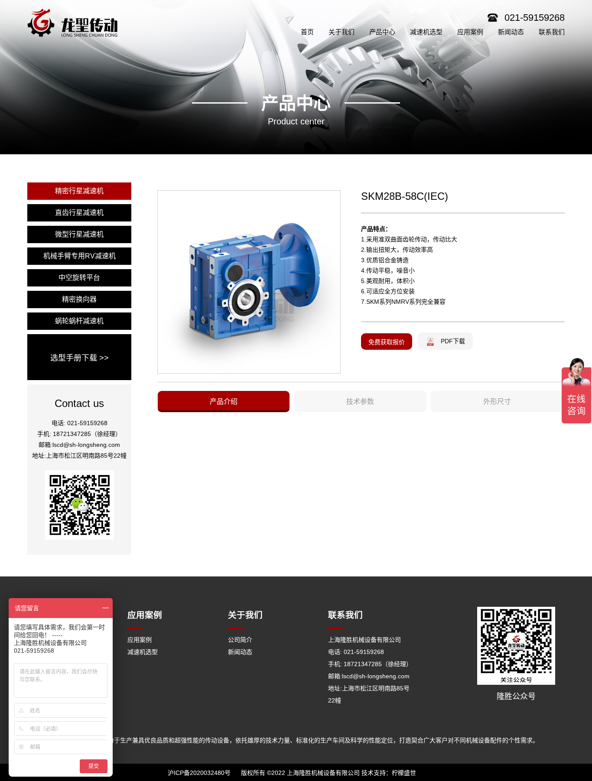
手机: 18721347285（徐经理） (370, 664)
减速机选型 (142, 651)
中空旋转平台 (79, 277)
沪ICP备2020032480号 (199, 772)
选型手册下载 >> (79, 358)
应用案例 (139, 639)
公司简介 (240, 639)
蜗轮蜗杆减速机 (79, 321)
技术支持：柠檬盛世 (388, 772)
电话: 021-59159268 (356, 651)
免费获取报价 (386, 341)
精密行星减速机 (79, 191)
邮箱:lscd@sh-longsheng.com (369, 676)
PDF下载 (453, 341)
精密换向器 (79, 299)
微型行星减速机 (79, 234)
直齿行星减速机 (79, 212)
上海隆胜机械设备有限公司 (364, 639)
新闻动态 (240, 651)
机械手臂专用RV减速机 (79, 256)
